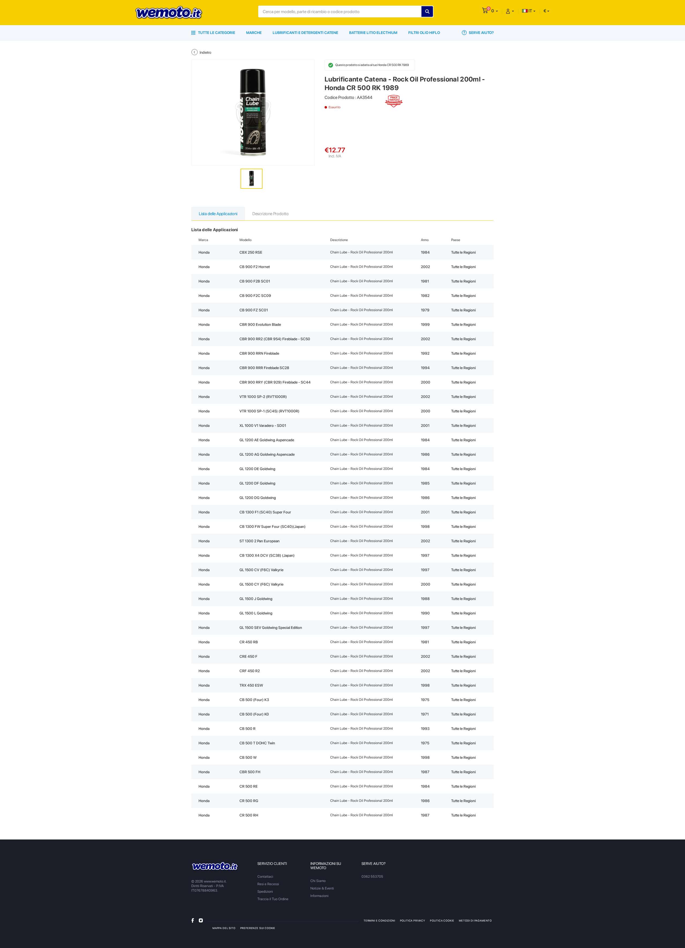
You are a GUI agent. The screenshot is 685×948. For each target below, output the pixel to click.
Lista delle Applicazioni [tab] (218, 213)
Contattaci (265, 877)
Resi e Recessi (268, 884)
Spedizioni (265, 891)
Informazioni (319, 896)
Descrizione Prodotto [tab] (270, 213)
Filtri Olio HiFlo (424, 32)
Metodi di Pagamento (475, 920)
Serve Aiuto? (481, 32)
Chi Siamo (318, 881)
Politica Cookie (442, 920)
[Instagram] (201, 920)
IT (530, 10)
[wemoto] (215, 866)
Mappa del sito (223, 928)
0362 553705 (372, 877)
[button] (494, 10)
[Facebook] (192, 920)
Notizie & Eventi (322, 888)
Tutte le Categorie (216, 32)
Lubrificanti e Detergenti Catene (305, 32)
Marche (254, 32)
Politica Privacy (412, 920)
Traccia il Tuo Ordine (272, 899)
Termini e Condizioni (379, 920)
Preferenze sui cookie (257, 928)
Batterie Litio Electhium (373, 32)
